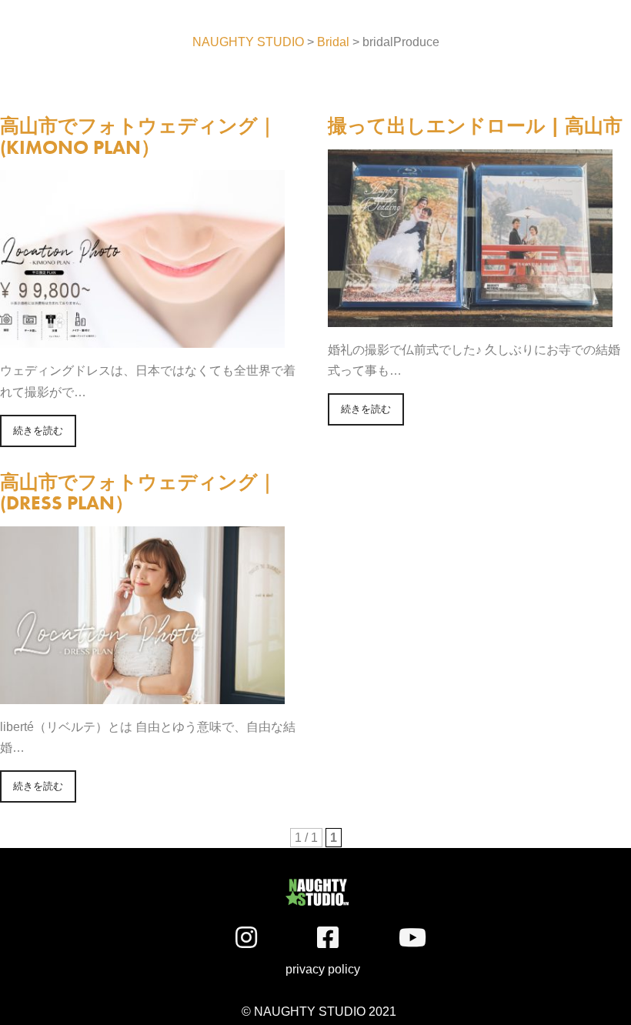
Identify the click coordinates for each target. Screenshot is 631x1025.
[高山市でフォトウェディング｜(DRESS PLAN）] (142, 693)
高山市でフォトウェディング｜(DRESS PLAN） (138, 492)
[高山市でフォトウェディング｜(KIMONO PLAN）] (142, 337)
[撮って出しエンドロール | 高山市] (470, 316)
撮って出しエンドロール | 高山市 (475, 126)
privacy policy (312, 969)
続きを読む (38, 430)
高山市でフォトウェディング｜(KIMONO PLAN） (138, 136)
